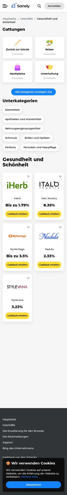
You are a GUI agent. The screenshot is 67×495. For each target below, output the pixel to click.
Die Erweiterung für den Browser (23, 430)
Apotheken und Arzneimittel (23, 119)
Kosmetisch (12, 109)
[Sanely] (20, 6)
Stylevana (17, 300)
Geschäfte (9, 425)
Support (8, 442)
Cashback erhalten (17, 214)
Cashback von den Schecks (20, 457)
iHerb (17, 198)
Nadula (49, 249)
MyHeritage (17, 249)
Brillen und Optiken (37, 137)
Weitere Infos (29, 476)
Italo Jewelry (49, 198)
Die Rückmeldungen (16, 436)
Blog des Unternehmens (18, 448)
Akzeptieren (33, 484)
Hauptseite (9, 419)
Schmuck (11, 137)
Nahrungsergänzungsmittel (22, 128)
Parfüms (10, 147)
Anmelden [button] (54, 6)
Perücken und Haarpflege (40, 147)
